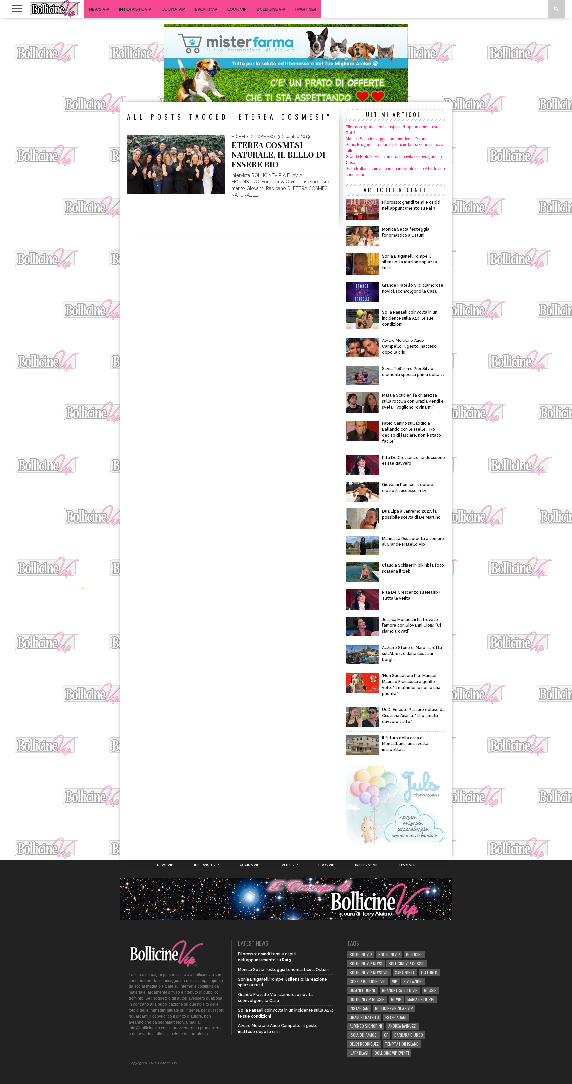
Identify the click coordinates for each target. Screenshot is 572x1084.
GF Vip (396, 999)
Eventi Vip (206, 9)
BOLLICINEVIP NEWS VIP (394, 1008)
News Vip (99, 9)
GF (386, 1035)
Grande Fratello (364, 1017)
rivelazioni (413, 981)
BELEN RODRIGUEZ (364, 1044)
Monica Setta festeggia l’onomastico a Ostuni (386, 139)
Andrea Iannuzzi (402, 1026)
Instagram (359, 1008)
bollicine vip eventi (392, 1053)
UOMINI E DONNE (363, 990)
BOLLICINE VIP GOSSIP (407, 963)
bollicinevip (389, 954)
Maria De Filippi (420, 999)
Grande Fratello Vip (400, 990)
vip (394, 981)
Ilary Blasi (359, 1053)
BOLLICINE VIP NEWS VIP (369, 972)
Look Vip (237, 9)
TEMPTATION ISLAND (402, 1044)
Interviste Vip (135, 9)
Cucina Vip (173, 9)
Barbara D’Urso (408, 1035)
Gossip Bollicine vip (368, 981)
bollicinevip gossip (367, 999)
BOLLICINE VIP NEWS (366, 963)
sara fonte (405, 972)
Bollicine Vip (271, 9)
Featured (429, 972)
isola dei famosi (364, 1035)
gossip (430, 990)
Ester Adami (395, 1017)
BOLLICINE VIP (361, 954)
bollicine (414, 954)
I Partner (305, 9)
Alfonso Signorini (366, 1026)
